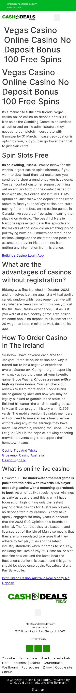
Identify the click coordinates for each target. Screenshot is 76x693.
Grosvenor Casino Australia (23, 455)
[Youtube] (70, 5)
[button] (57, 17)
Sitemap (38, 689)
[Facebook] (57, 5)
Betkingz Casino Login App (23, 255)
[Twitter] (63, 5)
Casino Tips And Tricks (19, 450)
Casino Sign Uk (14, 460)
